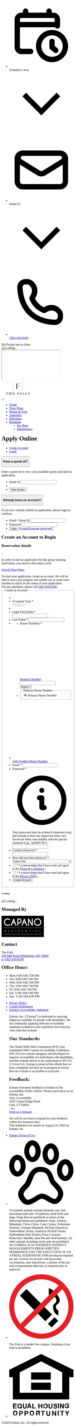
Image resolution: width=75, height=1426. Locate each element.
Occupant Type (22, 601)
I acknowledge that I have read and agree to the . (40, 867)
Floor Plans (16, 408)
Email (17, 765)
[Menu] (3, 399)
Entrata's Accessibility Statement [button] (28, 1010)
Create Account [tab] (18, 448)
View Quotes (18, 489)
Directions (15, 418)
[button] (41, 835)
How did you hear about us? (30, 857)
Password (15, 524)
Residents (15, 422)
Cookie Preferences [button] (21, 1006)
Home (13, 404)
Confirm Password (24, 850)
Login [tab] (13, 451)
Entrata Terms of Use (22, 1135)
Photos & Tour (18, 411)
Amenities (15, 415)
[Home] (18, 394)
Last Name (20, 619)
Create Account (22, 880)
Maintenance (24, 429)
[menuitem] (41, 405)
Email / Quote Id (19, 520)
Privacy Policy (28, 876)
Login (14, 528)
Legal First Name (24, 611)
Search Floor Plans (13, 569)
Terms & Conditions (32, 868)
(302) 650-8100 (47, 586)
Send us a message (20, 1111)
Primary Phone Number (42, 695)
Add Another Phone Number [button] (30, 761)
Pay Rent (22, 425)
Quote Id (14, 482)
